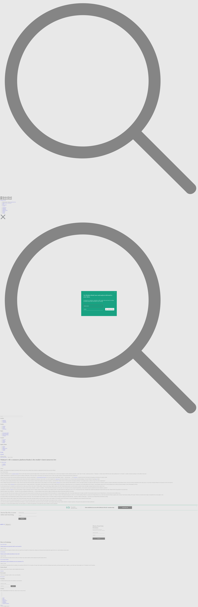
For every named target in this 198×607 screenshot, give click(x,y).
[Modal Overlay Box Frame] (99, 303)
